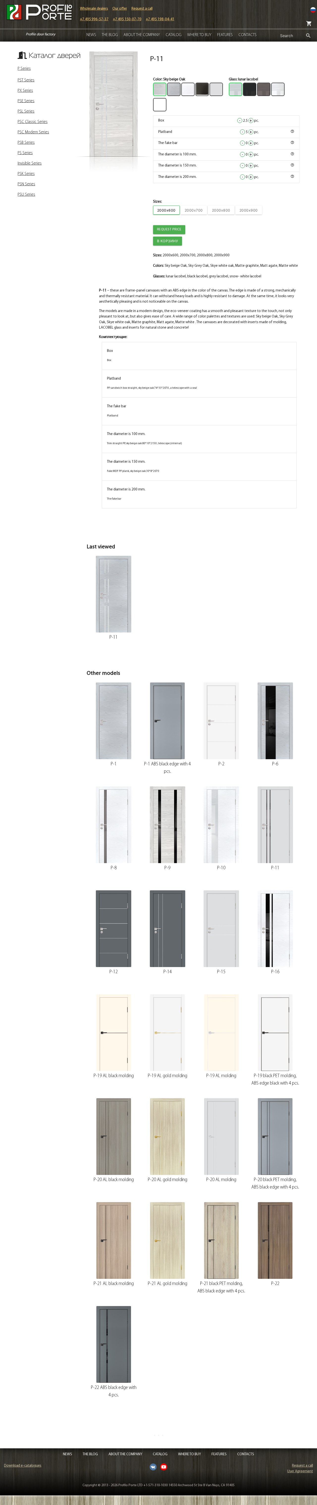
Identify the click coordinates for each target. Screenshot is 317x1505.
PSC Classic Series (33, 122)
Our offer (119, 9)
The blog (110, 35)
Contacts (247, 35)
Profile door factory (40, 34)
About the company (142, 35)
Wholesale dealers (94, 9)
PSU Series (26, 195)
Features (225, 35)
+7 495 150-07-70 (127, 19)
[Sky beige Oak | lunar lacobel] (113, 103)
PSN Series (26, 184)
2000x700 (194, 210)
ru (313, 10)
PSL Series (26, 111)
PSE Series (26, 101)
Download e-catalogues (22, 1466)
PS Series (25, 153)
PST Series (26, 80)
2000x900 (248, 210)
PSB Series (26, 143)
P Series (24, 69)
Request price (169, 229)
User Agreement (300, 1471)
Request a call (142, 9)
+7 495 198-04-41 (160, 19)
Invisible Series (30, 163)
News (91, 35)
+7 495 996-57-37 (94, 19)
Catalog (174, 35)
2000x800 (221, 210)
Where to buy (199, 35)
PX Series (25, 91)
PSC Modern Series (33, 132)
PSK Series (26, 174)
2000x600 (166, 210)
